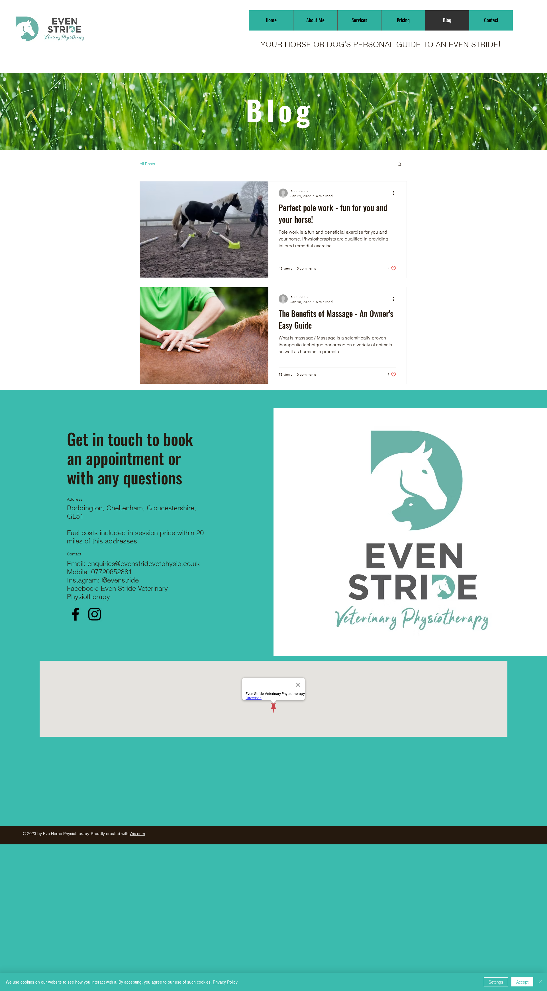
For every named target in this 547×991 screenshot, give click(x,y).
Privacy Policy (225, 982)
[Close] (540, 981)
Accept (522, 982)
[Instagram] (94, 614)
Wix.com (137, 833)
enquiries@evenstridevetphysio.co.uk (143, 563)
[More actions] (395, 193)
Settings (496, 982)
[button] (399, 165)
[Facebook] (75, 614)
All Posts (147, 163)
